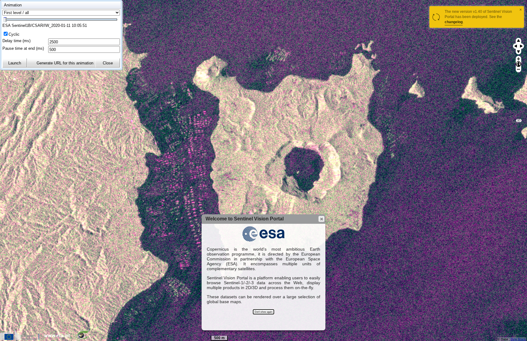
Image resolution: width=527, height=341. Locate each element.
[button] (321, 219)
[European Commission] (21, 338)
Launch (14, 63)
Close (108, 63)
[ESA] (58, 338)
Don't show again (263, 311)
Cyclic (14, 34)
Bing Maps (518, 339)
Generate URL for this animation (65, 63)
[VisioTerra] (84, 338)
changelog (454, 22)
